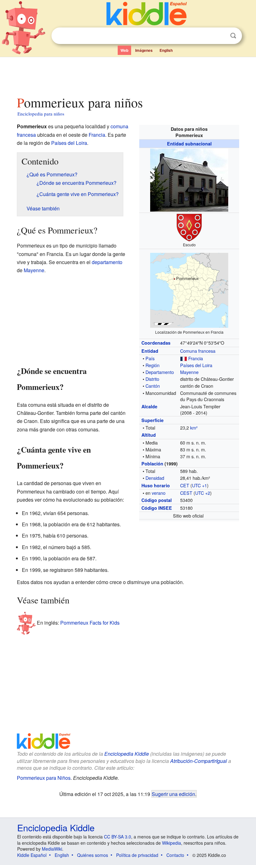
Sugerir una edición (173, 793)
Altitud (148, 435)
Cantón (152, 385)
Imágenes (144, 50)
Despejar (220, 36)
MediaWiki (52, 849)
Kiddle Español (32, 855)
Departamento (159, 372)
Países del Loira (196, 365)
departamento (107, 262)
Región (152, 365)
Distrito (152, 379)
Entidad (149, 351)
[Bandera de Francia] (183, 358)
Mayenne (189, 372)
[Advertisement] (128, 74)
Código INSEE (156, 508)
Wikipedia (171, 843)
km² (194, 427)
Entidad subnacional (189, 143)
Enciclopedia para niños (40, 114)
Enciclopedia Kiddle (126, 753)
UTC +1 (199, 485)
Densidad (154, 477)
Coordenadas (155, 343)
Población (152, 463)
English (166, 50)
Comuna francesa (197, 350)
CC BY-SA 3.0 (117, 836)
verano (158, 492)
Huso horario (155, 485)
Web (124, 50)
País (150, 358)
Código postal (156, 500)
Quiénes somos (92, 855)
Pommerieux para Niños (44, 777)
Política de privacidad (137, 855)
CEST (186, 492)
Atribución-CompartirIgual (198, 760)
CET (184, 485)
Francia (195, 358)
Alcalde (149, 406)
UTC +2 (202, 492)
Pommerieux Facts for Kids (90, 622)
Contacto (175, 855)
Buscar (233, 36)
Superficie (152, 420)
